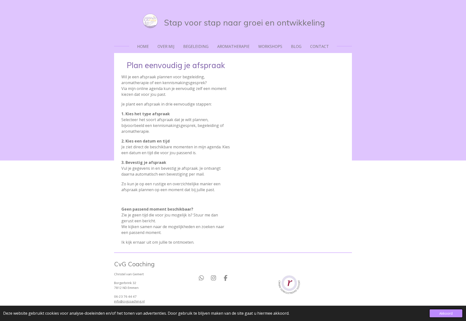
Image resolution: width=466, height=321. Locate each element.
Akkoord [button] (446, 313)
